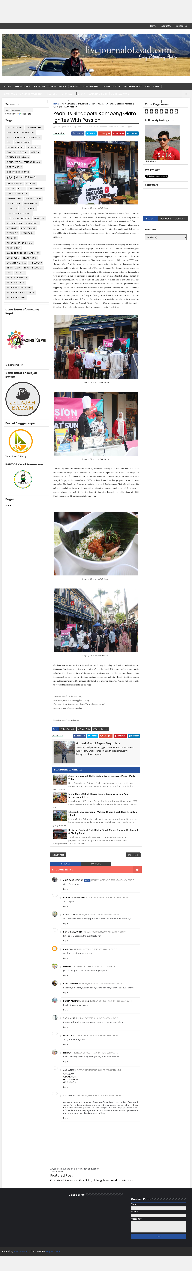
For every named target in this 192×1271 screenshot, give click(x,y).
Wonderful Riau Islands (20, 292)
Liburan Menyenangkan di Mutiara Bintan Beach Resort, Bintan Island (102, 813)
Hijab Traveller (70, 983)
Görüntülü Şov (69, 1082)
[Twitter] (10, 26)
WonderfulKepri (16, 297)
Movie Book (32, 223)
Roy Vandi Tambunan (74, 897)
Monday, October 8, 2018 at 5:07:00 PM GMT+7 (105, 932)
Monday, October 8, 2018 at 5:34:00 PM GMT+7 (95, 949)
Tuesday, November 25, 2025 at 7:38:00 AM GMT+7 (99, 1070)
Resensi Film (14, 248)
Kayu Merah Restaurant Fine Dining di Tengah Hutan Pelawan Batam (91, 1180)
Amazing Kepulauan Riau (20, 132)
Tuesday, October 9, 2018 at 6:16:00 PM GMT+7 (97, 1035)
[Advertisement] (90, 11)
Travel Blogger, (125, 126)
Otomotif (12, 233)
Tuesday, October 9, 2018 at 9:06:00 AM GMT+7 (97, 1018)
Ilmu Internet (36, 188)
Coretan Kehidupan (18, 172)
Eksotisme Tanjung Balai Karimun (21, 178)
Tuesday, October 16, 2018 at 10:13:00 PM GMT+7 (96, 1053)
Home (153, 25)
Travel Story (57, 86)
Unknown (68, 949)
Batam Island (22, 142)
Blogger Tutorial (17, 152)
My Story (12, 228)
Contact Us (181, 25)
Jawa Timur (13, 203)
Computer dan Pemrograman (23, 162)
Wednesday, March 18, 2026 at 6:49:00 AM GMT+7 (99, 1095)
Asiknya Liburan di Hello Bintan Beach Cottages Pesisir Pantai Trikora (102, 777)
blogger (65, 864)
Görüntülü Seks (70, 1076)
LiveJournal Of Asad (18, 218)
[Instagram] (15, 26)
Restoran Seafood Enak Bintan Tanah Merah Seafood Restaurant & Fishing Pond (103, 831)
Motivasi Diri (14, 223)
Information (14, 198)
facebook (96, 864)
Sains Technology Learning (23, 253)
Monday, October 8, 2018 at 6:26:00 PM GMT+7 (100, 983)
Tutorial (66, 93)
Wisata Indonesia (17, 277)
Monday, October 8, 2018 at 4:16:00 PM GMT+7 (112, 880)
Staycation (29, 258)
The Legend (36, 263)
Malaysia (39, 218)
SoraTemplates (21, 1251)
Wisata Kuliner (15, 282)
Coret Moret (14, 167)
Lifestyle (39, 86)
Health (11, 188)
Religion (11, 238)
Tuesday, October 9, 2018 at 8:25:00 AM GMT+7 (111, 1001)
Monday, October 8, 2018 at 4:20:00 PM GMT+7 (107, 897)
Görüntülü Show (70, 1079)
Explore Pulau (15, 183)
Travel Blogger (33, 268)
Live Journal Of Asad (19, 213)
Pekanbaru (27, 233)
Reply (65, 889)
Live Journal (91, 86)
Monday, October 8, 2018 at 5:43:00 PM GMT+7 (95, 966)
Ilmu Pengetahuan (17, 193)
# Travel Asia (84, 729)
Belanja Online (15, 147)
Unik (9, 272)
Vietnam (20, 272)
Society (75, 86)
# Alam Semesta (67, 729)
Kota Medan (30, 203)
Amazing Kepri (98, 93)
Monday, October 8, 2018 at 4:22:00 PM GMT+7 (97, 914)
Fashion (31, 183)
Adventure (21, 86)
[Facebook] (4, 26)
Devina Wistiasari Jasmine (76, 1001)
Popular (165, 218)
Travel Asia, (113, 126)
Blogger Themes (53, 1251)
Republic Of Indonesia (19, 243)
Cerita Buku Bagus (18, 157)
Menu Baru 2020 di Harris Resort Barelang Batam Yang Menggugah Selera (98, 795)
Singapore (13, 258)
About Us (166, 25)
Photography (133, 86)
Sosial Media (111, 86)
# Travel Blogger (100, 729)
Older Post (133, 854)
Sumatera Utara (16, 263)
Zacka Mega (69, 1018)
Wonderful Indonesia (19, 287)
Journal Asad (120, 93)
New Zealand (28, 228)
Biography (34, 147)
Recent (150, 218)
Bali (9, 142)
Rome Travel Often (73, 932)
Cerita (35, 152)
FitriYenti (68, 966)
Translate (26, 113)
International (33, 198)
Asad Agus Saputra (73, 880)
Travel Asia (13, 268)
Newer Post (58, 854)
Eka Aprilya (69, 1035)
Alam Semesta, (100, 126)
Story (82, 93)
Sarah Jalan (69, 914)
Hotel (21, 188)
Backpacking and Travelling (23, 93)
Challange (152, 86)
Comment (180, 218)
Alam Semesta (15, 127)
